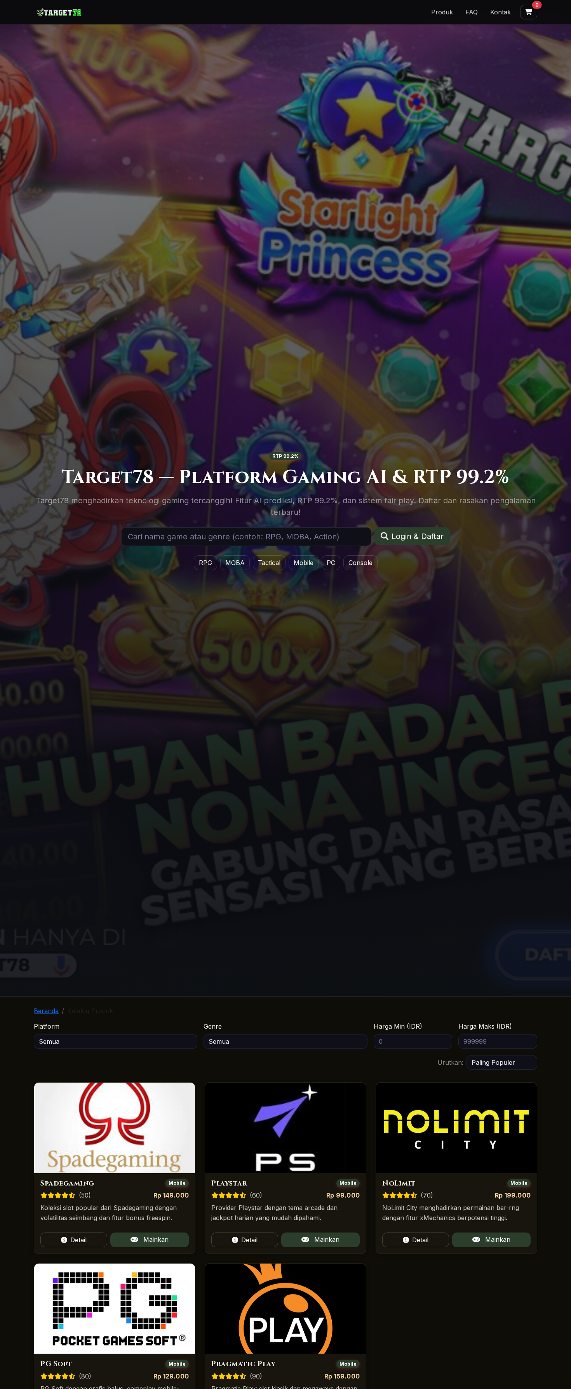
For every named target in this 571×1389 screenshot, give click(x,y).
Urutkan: (450, 1062)
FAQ (471, 12)
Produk (442, 12)
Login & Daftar (418, 536)
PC (331, 563)
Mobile (303, 563)
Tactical (269, 563)
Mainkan (155, 1239)
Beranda (46, 1011)
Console (360, 563)
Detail (78, 1240)
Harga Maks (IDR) (485, 1026)
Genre (213, 1026)
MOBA (235, 563)
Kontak (500, 12)
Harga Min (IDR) (398, 1026)
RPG (205, 563)
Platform (46, 1026)
